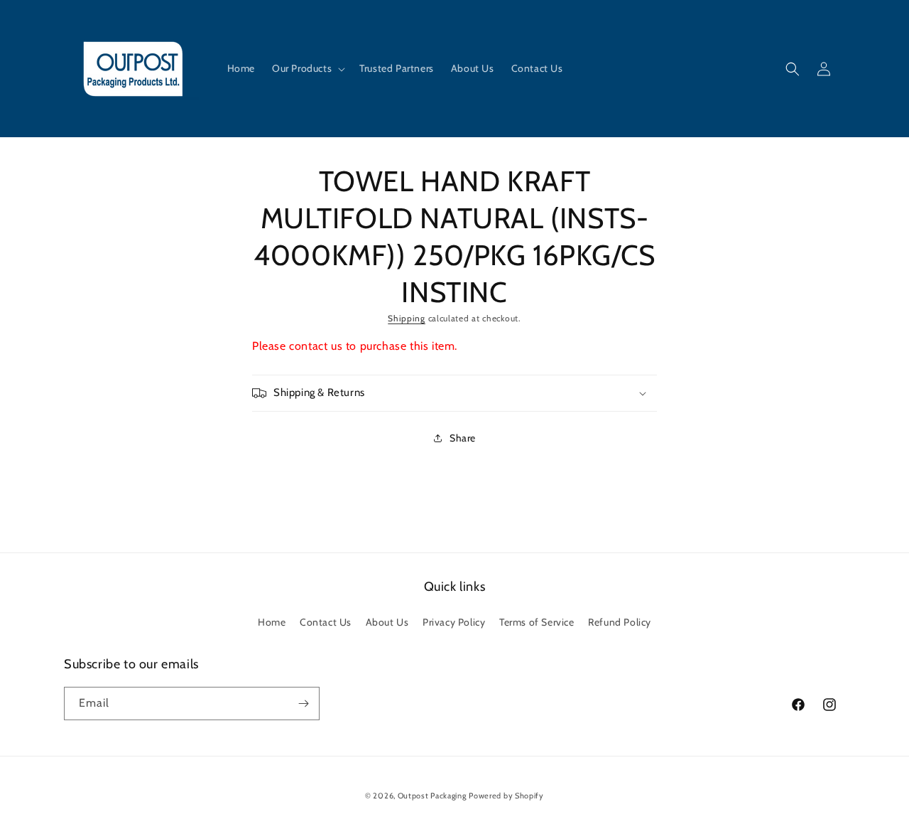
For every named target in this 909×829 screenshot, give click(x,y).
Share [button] (463, 438)
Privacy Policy (454, 622)
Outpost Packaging (432, 796)
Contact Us (326, 622)
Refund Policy (619, 622)
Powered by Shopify (506, 796)
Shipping (406, 318)
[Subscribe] (303, 703)
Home (271, 622)
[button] (307, 68)
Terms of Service (537, 622)
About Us (387, 622)
